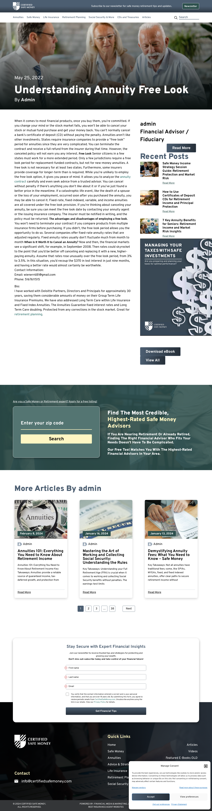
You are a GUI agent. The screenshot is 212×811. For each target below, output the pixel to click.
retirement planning (28, 314)
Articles (146, 17)
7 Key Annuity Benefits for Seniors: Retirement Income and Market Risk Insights (179, 226)
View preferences (189, 796)
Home (112, 745)
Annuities (18, 17)
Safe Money (33, 17)
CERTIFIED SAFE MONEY (33, 804)
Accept (151, 796)
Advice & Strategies (121, 764)
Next (129, 608)
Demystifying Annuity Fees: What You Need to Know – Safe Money (169, 555)
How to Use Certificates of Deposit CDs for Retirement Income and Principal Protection (178, 199)
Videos (193, 751)
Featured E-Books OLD (182, 758)
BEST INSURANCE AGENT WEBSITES (106, 807)
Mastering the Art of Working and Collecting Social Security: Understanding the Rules (105, 557)
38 (113, 608)
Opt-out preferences (161, 804)
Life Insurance (51, 17)
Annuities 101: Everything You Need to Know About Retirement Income (40, 555)
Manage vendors (139, 787)
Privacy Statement (179, 804)
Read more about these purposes (193, 787)
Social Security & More (101, 17)
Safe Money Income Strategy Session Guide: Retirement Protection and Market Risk (178, 171)
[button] (205, 766)
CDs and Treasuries (128, 17)
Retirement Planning (74, 17)
